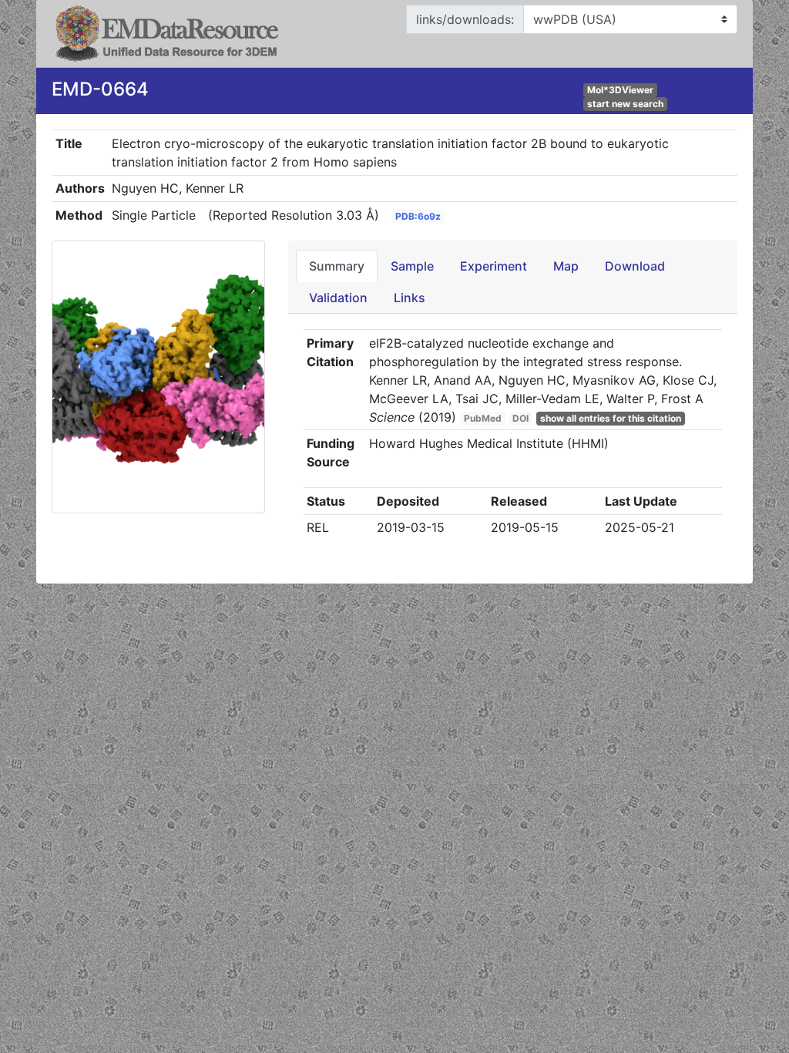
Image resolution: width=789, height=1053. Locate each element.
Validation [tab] (338, 297)
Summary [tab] (336, 266)
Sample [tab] (412, 266)
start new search (625, 103)
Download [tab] (635, 266)
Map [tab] (566, 266)
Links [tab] (409, 297)
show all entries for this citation (610, 418)
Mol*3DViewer (620, 90)
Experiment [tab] (493, 266)
